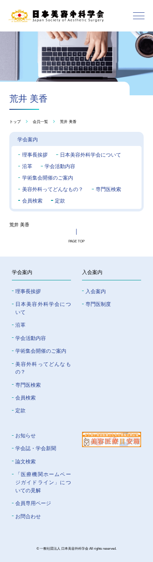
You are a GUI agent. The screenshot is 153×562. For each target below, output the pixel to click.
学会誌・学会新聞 (35, 448)
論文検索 (25, 461)
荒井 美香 (68, 121)
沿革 (27, 166)
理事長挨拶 (35, 154)
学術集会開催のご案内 (47, 177)
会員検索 (32, 200)
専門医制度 (98, 304)
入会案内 (95, 291)
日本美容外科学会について (90, 154)
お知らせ (25, 435)
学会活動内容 (60, 166)
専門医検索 (108, 189)
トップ (15, 121)
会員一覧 (40, 121)
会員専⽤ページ (33, 503)
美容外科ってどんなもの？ (52, 189)
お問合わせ (28, 516)
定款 (60, 200)
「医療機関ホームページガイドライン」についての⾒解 (43, 482)
